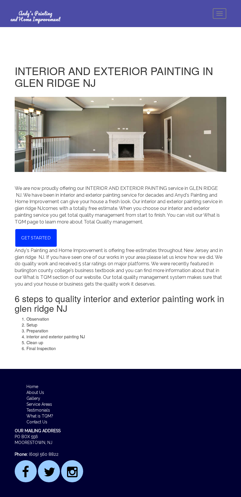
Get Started (36, 238)
